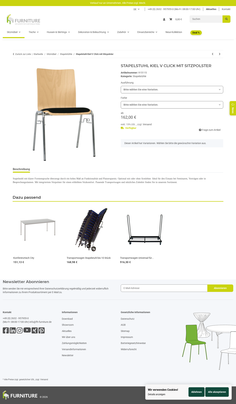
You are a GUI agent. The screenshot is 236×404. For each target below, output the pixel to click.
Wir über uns (68, 337)
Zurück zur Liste (23, 54)
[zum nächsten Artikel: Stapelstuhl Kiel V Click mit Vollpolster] (219, 54)
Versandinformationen (74, 349)
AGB (123, 324)
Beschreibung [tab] (21, 169)
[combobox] (172, 89)
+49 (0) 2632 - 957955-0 (16, 318)
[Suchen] (226, 19)
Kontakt (226, 9)
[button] (164, 19)
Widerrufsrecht (129, 349)
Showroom (68, 324)
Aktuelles (211, 9)
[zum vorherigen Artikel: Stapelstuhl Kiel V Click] (212, 54)
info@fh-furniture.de (40, 322)
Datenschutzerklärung (57, 288)
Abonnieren (220, 288)
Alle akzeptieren (217, 392)
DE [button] (135, 9)
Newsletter (67, 355)
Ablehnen (196, 392)
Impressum (127, 337)
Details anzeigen (156, 394)
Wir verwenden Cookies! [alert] (163, 389)
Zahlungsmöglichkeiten (74, 343)
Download (67, 318)
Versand (147, 124)
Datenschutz (127, 318)
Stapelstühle (139, 76)
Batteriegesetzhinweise (133, 343)
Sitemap (125, 331)
